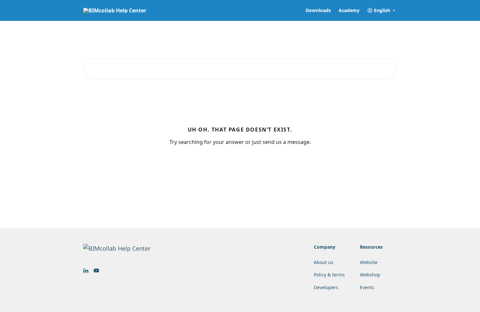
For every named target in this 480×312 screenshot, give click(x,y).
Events (367, 287)
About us (323, 262)
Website (368, 262)
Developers (326, 287)
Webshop (370, 275)
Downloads (318, 10)
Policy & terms (329, 275)
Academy (349, 10)
